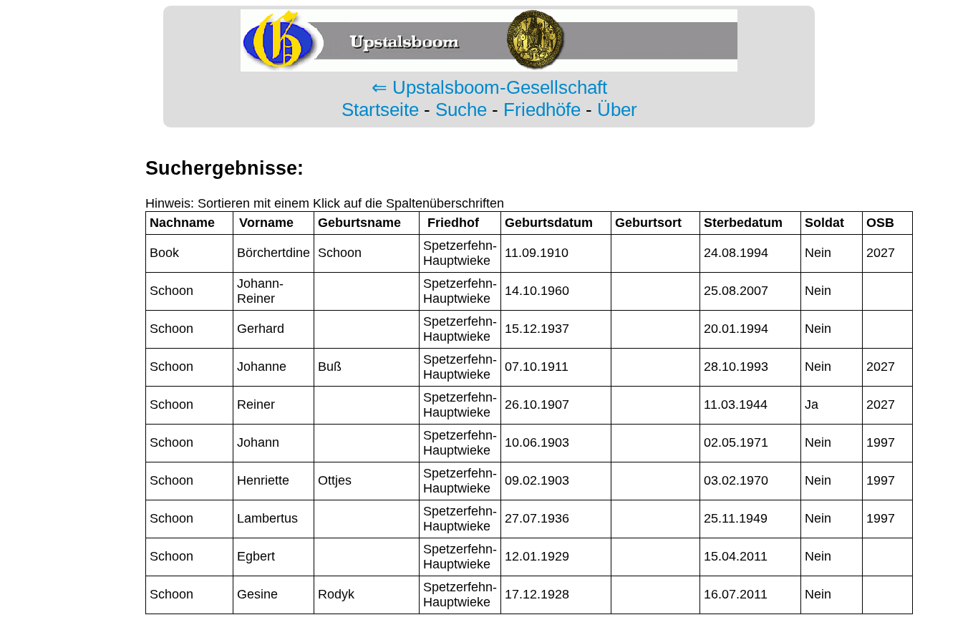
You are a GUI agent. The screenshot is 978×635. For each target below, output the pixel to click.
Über (617, 109)
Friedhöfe (542, 109)
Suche (461, 109)
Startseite (380, 109)
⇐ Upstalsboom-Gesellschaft (489, 87)
